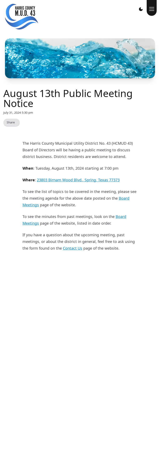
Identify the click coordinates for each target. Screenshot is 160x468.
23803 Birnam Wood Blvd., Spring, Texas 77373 (78, 179)
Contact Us (72, 248)
